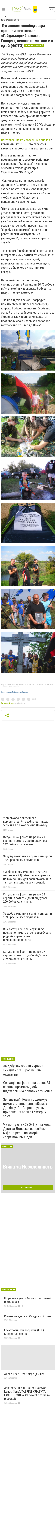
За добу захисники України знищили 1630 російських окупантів (27, 915)
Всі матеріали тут (28, 1187)
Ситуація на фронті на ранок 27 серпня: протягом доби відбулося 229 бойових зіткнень (25, 955)
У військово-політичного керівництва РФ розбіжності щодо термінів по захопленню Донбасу (25, 821)
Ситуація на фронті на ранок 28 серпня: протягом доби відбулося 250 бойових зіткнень (25, 898)
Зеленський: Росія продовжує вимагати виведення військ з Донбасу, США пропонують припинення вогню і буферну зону (25, 1107)
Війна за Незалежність (28, 1167)
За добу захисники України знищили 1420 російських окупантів (27, 858)
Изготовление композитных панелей (25, 140)
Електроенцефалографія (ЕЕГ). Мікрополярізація (24, 1332)
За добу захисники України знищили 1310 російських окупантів (23, 1070)
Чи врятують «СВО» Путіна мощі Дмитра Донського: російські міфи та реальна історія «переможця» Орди (27, 1130)
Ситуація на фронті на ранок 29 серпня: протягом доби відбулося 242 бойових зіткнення (25, 840)
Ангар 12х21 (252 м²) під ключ (24, 1374)
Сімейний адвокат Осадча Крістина (27, 1316)
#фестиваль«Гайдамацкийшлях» (14, 692)
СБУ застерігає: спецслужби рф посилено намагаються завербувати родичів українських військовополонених (27, 934)
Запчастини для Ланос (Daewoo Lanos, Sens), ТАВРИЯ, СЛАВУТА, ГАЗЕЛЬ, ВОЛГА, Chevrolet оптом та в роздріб (27, 1393)
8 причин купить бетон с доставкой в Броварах (28, 1300)
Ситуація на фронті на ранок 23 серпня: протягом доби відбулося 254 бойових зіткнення (27, 1087)
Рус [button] (52, 9)
